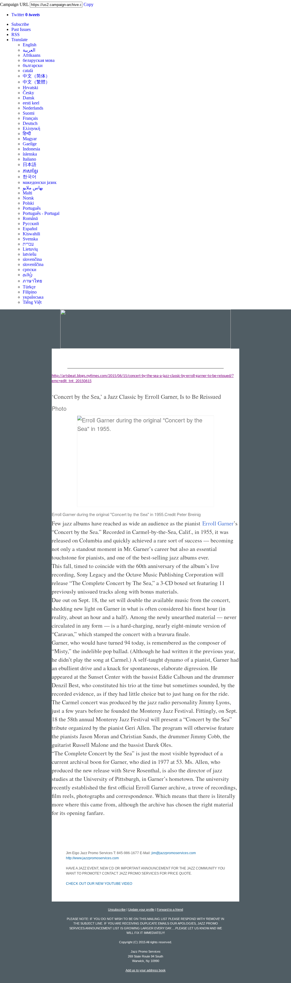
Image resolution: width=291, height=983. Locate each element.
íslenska (30, 154)
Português (32, 208)
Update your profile (141, 909)
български (33, 65)
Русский (31, 223)
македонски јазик (40, 182)
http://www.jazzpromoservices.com (92, 858)
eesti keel (31, 102)
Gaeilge (30, 143)
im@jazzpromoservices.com (174, 853)
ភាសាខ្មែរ (30, 171)
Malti (27, 192)
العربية (29, 50)
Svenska (30, 238)
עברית (28, 244)
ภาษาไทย (32, 280)
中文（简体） (36, 76)
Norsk (28, 198)
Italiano (29, 159)
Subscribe (20, 24)
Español (30, 228)
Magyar (30, 138)
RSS (15, 34)
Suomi (28, 113)
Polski (28, 203)
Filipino (30, 292)
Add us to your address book (146, 970)
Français (30, 118)
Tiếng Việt (32, 302)
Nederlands (33, 108)
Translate (19, 39)
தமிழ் (27, 274)
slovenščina (33, 264)
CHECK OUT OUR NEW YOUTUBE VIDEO (99, 884)
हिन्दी (27, 133)
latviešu (29, 254)
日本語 (29, 164)
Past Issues (21, 29)
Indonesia (31, 148)
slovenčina (32, 259)
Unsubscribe (117, 909)
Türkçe (29, 286)
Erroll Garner (218, 523)
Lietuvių (30, 249)
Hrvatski (30, 87)
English (29, 44)
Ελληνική (31, 128)
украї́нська (33, 297)
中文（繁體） (36, 81)
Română (30, 218)
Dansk (28, 97)
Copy (88, 4)
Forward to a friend (170, 909)
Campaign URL (14, 4)
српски (29, 269)
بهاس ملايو (33, 187)
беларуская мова (39, 60)
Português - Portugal (41, 213)
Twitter (25, 14)
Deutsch (30, 123)
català (28, 70)
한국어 (29, 176)
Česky (28, 92)
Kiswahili (31, 233)
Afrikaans (31, 55)
